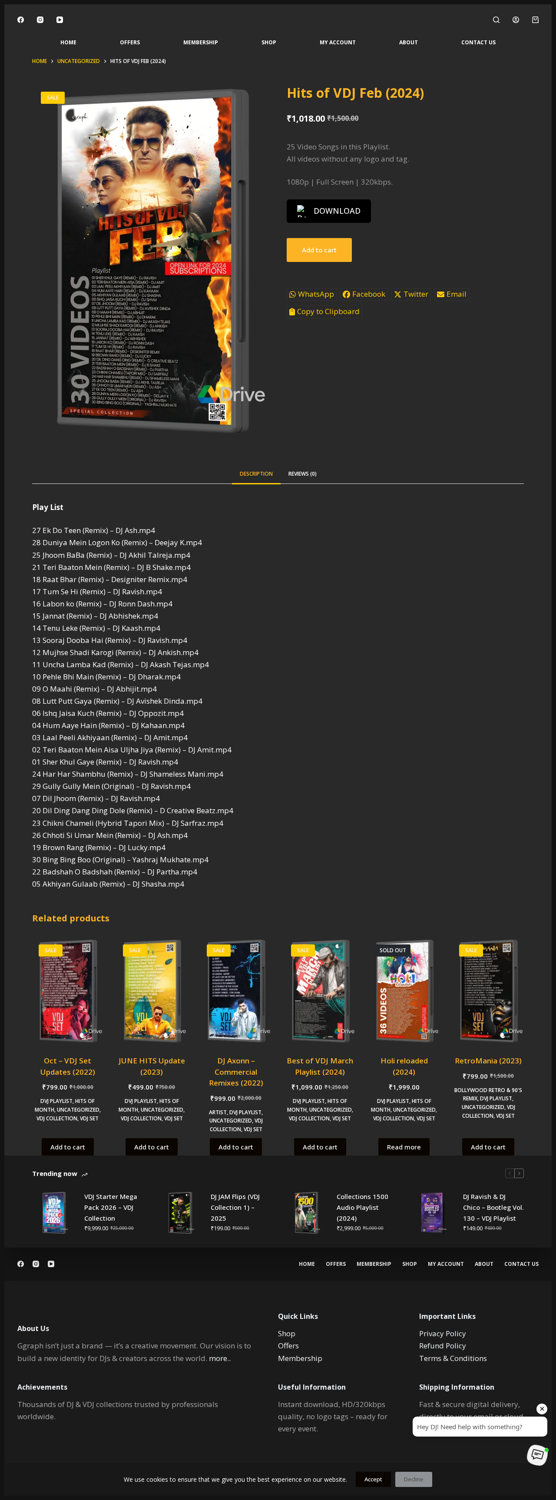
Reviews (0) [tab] (302, 473)
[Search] (496, 20)
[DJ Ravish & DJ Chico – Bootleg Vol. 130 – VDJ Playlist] (432, 1213)
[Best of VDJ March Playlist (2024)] (320, 991)
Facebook (368, 294)
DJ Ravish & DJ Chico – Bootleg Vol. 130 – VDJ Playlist (493, 1207)
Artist (218, 1112)
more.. (220, 1358)
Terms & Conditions (453, 1358)
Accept (373, 1479)
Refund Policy (442, 1346)
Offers (130, 42)
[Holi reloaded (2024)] (404, 991)
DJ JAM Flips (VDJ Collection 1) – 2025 (235, 1207)
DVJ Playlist (56, 1101)
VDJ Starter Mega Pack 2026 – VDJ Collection (110, 1207)
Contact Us (478, 42)
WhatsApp (316, 294)
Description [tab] (256, 473)
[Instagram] (40, 20)
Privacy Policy (442, 1333)
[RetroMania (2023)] (488, 991)
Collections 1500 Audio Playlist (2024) (362, 1207)
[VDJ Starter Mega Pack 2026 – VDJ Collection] (54, 1213)
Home (68, 42)
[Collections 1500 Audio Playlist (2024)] (306, 1213)
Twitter (416, 294)
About (408, 42)
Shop (268, 42)
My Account (338, 42)
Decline (414, 1479)
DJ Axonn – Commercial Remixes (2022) (236, 1072)
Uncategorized (78, 1109)
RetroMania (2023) (488, 1061)
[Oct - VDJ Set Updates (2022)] (67, 991)
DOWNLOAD (337, 210)
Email (457, 294)
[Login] (516, 20)
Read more (404, 1146)
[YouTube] (59, 20)
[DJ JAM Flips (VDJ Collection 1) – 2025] (180, 1213)
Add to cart (319, 249)
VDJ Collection (56, 1118)
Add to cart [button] (67, 1146)
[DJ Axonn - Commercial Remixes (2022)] (235, 991)
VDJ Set (89, 1118)
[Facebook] (20, 20)
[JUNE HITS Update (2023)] (152, 991)
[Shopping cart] (535, 20)
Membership (200, 42)
